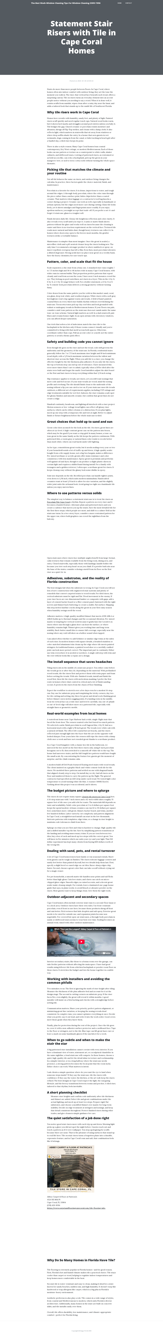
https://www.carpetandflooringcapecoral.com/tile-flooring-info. (76, 1208)
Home (120, 3)
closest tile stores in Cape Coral (96, 796)
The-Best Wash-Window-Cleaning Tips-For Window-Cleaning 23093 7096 (65, 3)
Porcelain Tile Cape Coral (58, 502)
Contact (128, 3)
